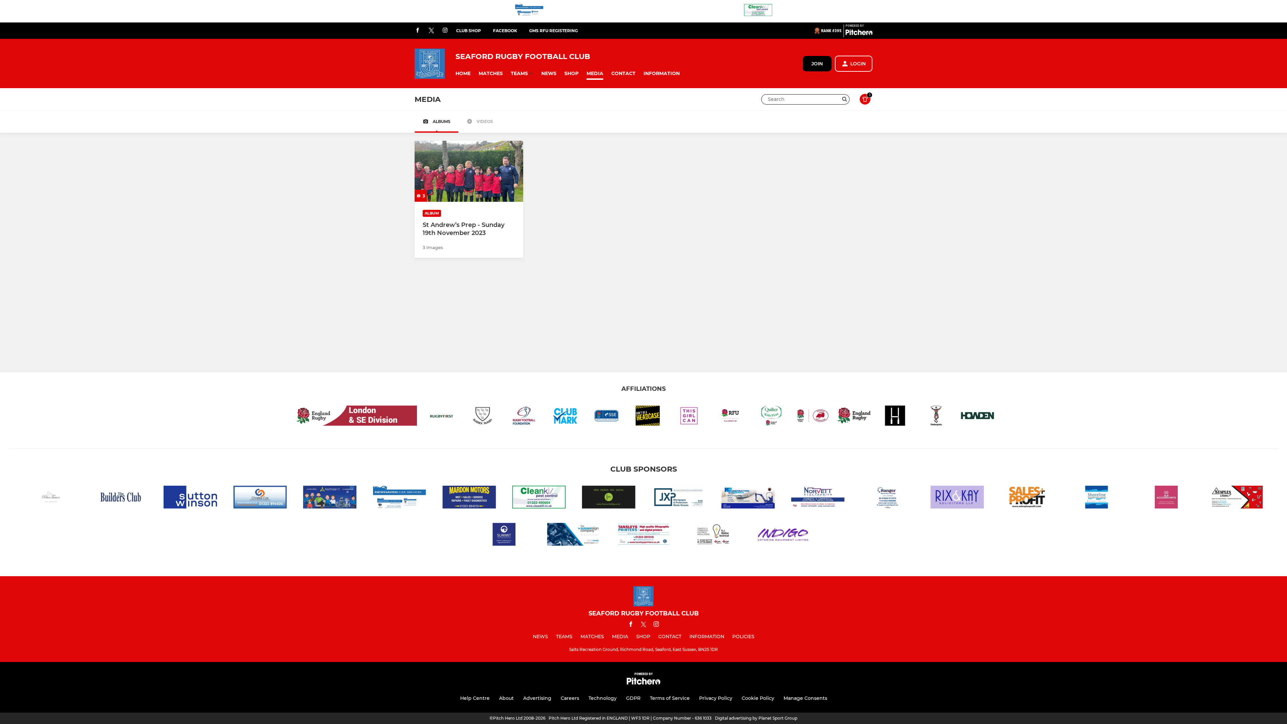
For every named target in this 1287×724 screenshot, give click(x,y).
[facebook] (418, 30)
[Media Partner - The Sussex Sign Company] (574, 535)
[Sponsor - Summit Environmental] (504, 535)
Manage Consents (805, 698)
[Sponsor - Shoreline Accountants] (1096, 498)
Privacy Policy (715, 698)
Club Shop (468, 30)
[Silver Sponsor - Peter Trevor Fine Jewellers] (51, 498)
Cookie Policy (758, 698)
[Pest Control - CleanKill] (758, 11)
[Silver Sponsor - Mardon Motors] (469, 498)
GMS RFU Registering (553, 30)
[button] (463, 73)
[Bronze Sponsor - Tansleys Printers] (643, 535)
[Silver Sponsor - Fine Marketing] (608, 498)
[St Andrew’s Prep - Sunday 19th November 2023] (469, 171)
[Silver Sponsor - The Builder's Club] (120, 498)
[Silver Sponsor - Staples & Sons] (1236, 498)
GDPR (633, 698)
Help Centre (475, 698)
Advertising (537, 698)
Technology (603, 698)
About (506, 698)
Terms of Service (670, 698)
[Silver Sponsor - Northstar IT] (330, 498)
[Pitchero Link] (859, 33)
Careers (570, 698)
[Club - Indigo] (783, 535)
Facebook (505, 30)
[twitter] (431, 31)
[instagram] (445, 30)
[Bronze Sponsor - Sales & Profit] (1027, 498)
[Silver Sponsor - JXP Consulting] (678, 498)
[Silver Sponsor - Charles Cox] (260, 498)
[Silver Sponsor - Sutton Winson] (190, 498)
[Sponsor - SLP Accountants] (1166, 498)
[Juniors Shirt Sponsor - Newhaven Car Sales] (529, 11)
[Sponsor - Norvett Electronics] (818, 498)
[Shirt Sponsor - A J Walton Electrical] (713, 535)
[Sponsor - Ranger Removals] (887, 498)
